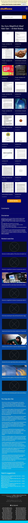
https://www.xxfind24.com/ (7, 518)
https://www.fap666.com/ (7, 511)
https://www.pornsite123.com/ (7, 512)
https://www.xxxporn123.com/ (7, 517)
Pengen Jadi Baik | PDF (7, 44)
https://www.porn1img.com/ (21, 515)
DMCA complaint (5, 233)
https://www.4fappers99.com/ (7, 508)
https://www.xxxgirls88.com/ (21, 507)
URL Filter (14, 496)
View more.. (14, 201)
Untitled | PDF (5, 77)
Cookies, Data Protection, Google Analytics (11, 4)
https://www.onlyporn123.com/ (20, 514)
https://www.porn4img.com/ (21, 518)
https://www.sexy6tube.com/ (21, 508)
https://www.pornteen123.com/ (20, 512)
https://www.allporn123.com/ (21, 513)
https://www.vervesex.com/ (7, 514)
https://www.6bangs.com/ (7, 509)
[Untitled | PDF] (8, 75)
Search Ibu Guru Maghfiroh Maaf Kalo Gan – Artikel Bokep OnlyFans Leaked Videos (13, 484)
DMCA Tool (19, 496)
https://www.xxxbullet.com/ (7, 515)
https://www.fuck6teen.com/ (21, 509)
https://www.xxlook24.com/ (7, 519)
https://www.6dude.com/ (7, 510)
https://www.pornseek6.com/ (21, 511)
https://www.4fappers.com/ (7, 507)
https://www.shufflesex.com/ (7, 513)
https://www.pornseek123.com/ (20, 510)
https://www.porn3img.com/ (21, 517)
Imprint (14, 495)
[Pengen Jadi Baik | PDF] (8, 41)
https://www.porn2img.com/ (21, 516)
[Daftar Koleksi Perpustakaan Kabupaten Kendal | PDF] (8, 192)
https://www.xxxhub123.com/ (7, 516)
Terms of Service (20, 495)
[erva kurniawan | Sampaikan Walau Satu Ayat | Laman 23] (21, 58)
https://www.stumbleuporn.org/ (20, 519)
